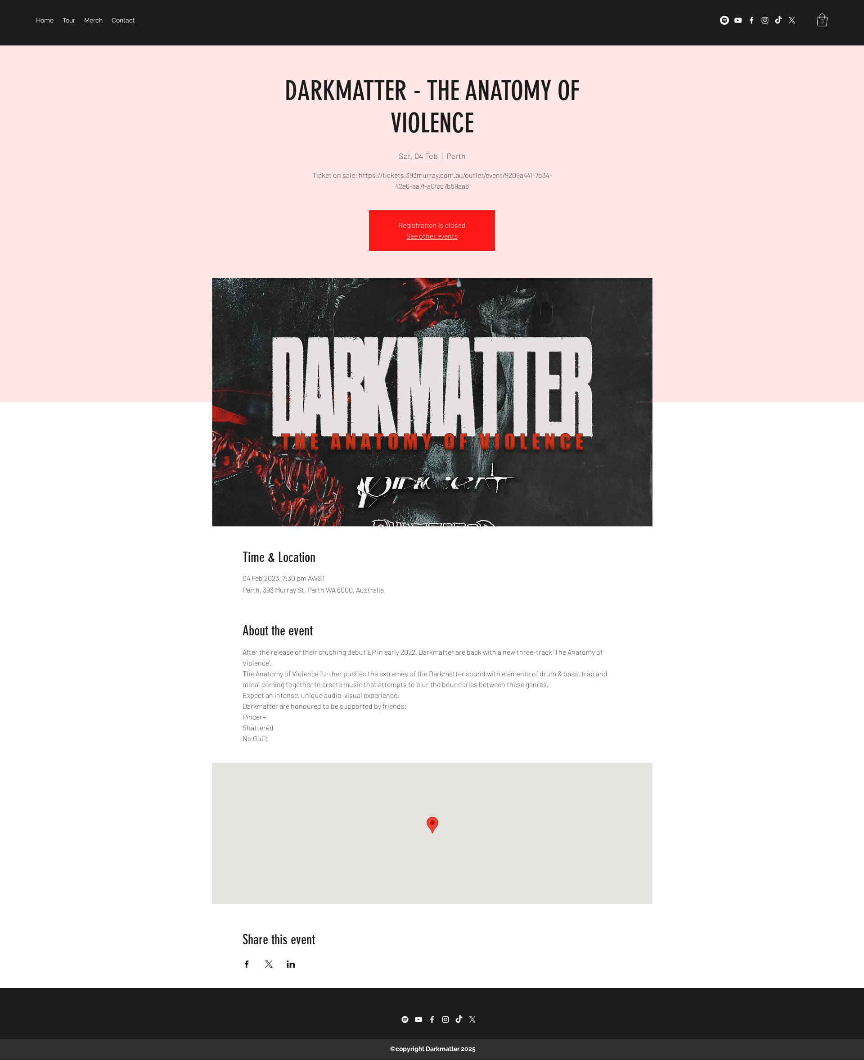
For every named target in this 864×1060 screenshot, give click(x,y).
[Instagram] (765, 20)
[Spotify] (724, 20)
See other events (432, 235)
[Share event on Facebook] (247, 964)
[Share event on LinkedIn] (291, 964)
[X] (792, 20)
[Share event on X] (269, 964)
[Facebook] (751, 20)
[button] (822, 20)
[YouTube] (738, 20)
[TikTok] (778, 20)
